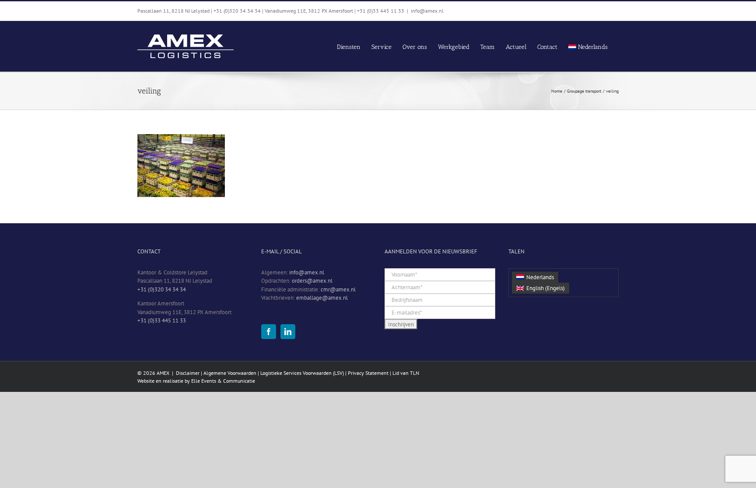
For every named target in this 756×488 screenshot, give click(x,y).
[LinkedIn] (287, 331)
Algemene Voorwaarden (229, 373)
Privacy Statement (368, 373)
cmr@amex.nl (338, 289)
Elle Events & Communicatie (223, 380)
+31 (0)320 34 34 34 (161, 289)
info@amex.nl (427, 10)
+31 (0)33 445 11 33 (161, 320)
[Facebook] (268, 331)
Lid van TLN (405, 373)
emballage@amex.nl (322, 297)
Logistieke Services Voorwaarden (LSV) (302, 373)
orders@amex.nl (312, 280)
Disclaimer (188, 373)
